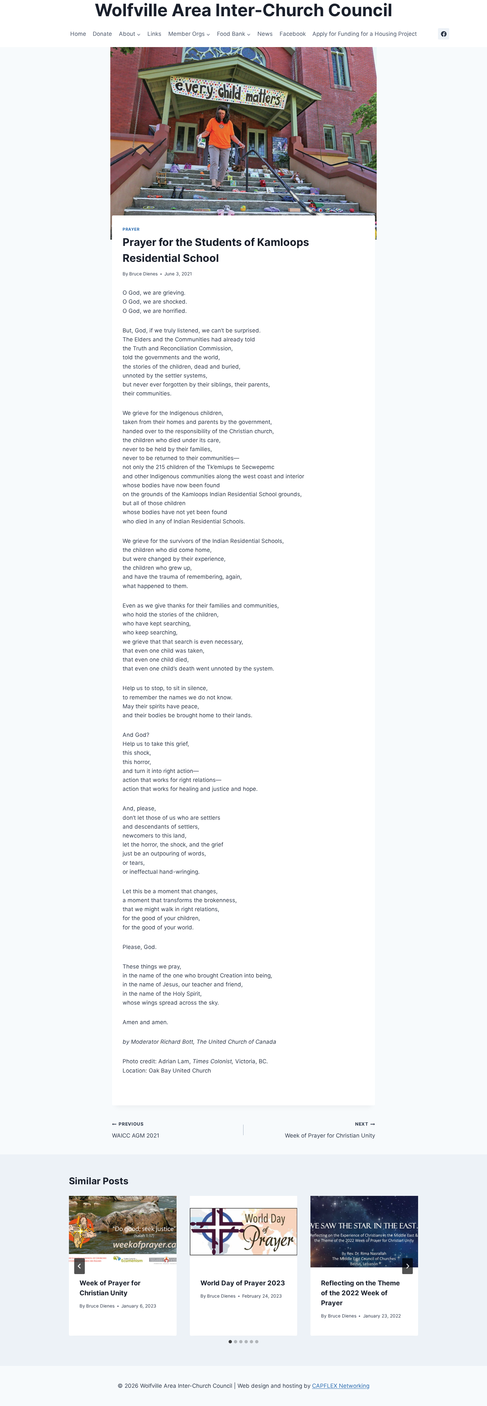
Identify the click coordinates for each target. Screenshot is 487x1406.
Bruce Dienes (143, 273)
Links (154, 33)
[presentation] (123, 1231)
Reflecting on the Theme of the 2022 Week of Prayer (360, 1293)
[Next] (407, 1266)
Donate (102, 33)
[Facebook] (443, 33)
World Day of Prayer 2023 (242, 1283)
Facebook (293, 33)
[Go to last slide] (79, 1266)
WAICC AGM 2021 (135, 1130)
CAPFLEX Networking (340, 1385)
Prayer (131, 229)
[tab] (230, 1341)
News (265, 33)
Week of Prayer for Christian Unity (330, 1130)
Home (78, 33)
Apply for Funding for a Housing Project (364, 33)
